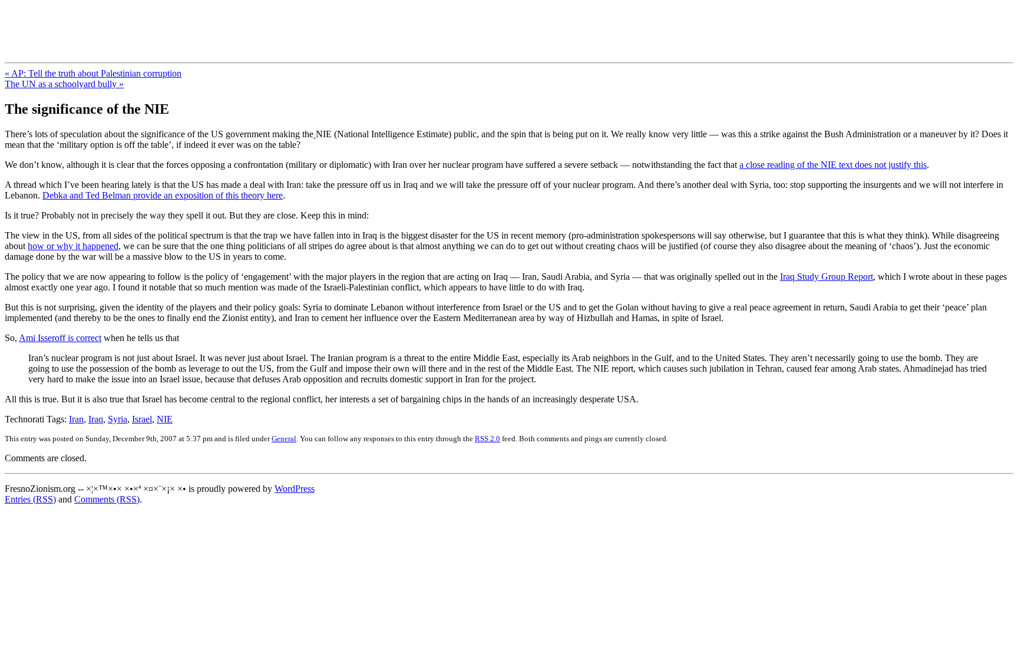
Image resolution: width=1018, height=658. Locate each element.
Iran (76, 419)
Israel (142, 419)
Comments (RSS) (107, 499)
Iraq (95, 419)
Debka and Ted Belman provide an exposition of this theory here (162, 195)
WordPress (295, 489)
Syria (117, 419)
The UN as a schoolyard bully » (64, 84)
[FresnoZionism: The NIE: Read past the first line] (314, 134)
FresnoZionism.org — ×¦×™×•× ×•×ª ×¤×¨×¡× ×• (196, 23)
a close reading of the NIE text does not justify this (833, 165)
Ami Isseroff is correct (60, 338)
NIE (165, 419)
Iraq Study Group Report (826, 277)
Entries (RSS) (30, 499)
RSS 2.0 (487, 438)
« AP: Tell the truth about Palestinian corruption (93, 73)
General (284, 438)
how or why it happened (73, 246)
